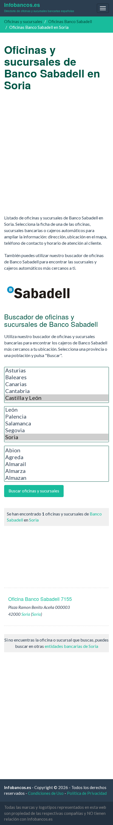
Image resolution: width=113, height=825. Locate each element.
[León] (56, 409)
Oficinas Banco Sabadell (70, 21)
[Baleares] (56, 377)
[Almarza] (56, 470)
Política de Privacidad (87, 793)
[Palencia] (56, 416)
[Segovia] (56, 430)
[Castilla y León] (56, 397)
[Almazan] (56, 477)
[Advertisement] (56, 152)
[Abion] (56, 450)
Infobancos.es (39, 7)
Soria (34, 519)
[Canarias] (56, 384)
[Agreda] (56, 457)
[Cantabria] (56, 391)
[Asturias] (56, 370)
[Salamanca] (56, 423)
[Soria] (56, 437)
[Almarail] (56, 464)
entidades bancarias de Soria (71, 646)
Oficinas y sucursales (23, 21)
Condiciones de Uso (46, 793)
